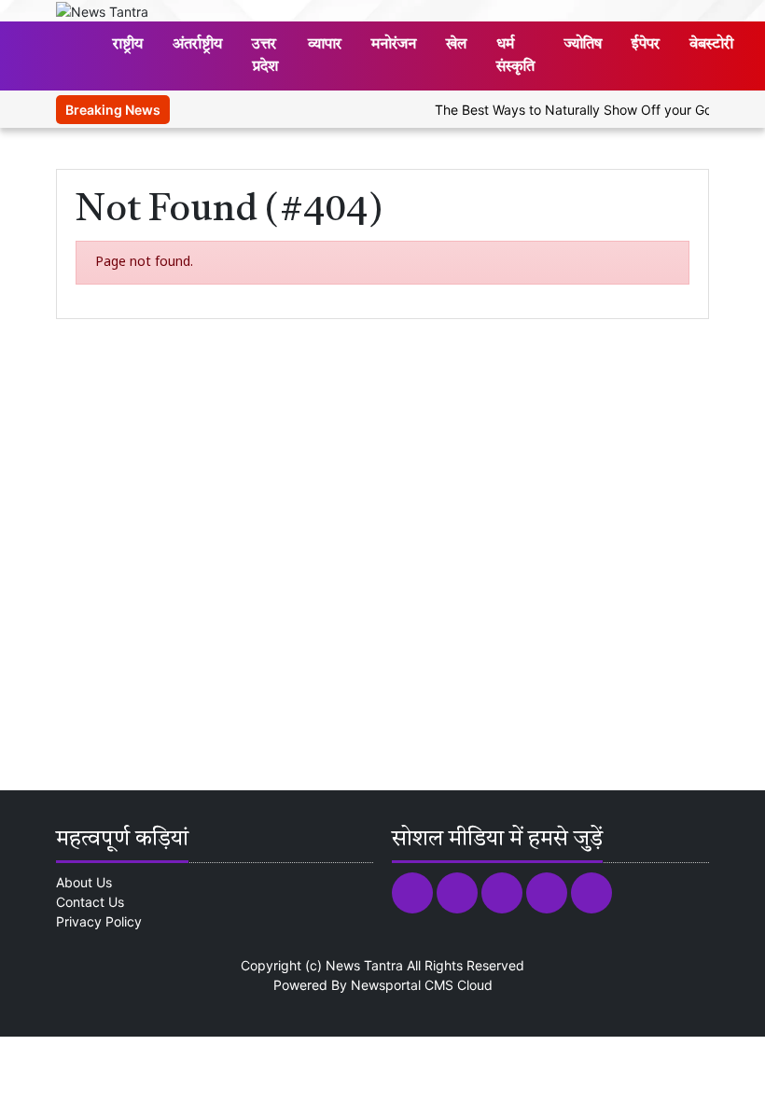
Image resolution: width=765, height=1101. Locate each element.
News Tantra (364, 965)
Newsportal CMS (402, 985)
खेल (456, 44)
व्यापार (324, 44)
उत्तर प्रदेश (265, 56)
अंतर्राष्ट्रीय (197, 44)
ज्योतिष (583, 44)
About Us (84, 882)
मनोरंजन (393, 44)
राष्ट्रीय (128, 44)
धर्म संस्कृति (515, 56)
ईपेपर (646, 44)
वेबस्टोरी (711, 44)
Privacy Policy (99, 921)
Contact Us (90, 902)
